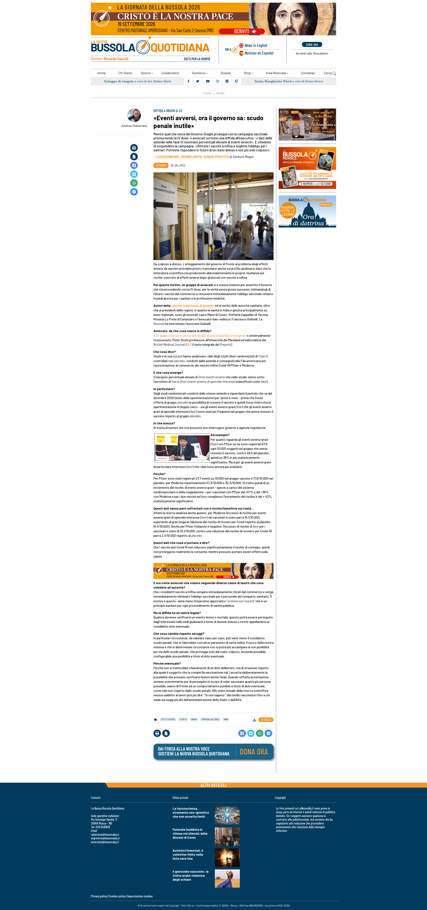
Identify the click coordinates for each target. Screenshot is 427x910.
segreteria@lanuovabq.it (105, 838)
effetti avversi (168, 719)
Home (101, 73)
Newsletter (312, 53)
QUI (189, 344)
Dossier (226, 73)
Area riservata (276, 73)
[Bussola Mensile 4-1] (307, 125)
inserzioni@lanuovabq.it (105, 842)
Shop (247, 73)
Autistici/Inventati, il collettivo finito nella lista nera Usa (188, 854)
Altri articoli (213, 785)
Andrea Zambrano (134, 126)
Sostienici (199, 73)
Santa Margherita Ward (273, 81)
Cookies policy (117, 896)
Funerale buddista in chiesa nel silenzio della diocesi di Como (190, 833)
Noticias (259, 52)
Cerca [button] (328, 73)
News (256, 45)
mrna (226, 719)
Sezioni (146, 73)
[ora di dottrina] (307, 211)
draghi (194, 719)
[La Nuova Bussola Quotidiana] (151, 49)
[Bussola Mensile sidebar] (307, 168)
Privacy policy (99, 896)
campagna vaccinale (210, 719)
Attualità (220, 93)
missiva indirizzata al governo (192, 305)
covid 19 (183, 719)
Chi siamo (125, 73)
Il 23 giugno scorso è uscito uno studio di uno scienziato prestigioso (199, 335)
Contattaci (308, 73)
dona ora (312, 45)
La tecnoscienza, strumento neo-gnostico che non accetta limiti (191, 812)
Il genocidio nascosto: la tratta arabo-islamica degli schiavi (190, 875)
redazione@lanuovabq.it (105, 834)
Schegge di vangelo (119, 81)
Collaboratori (170, 73)
